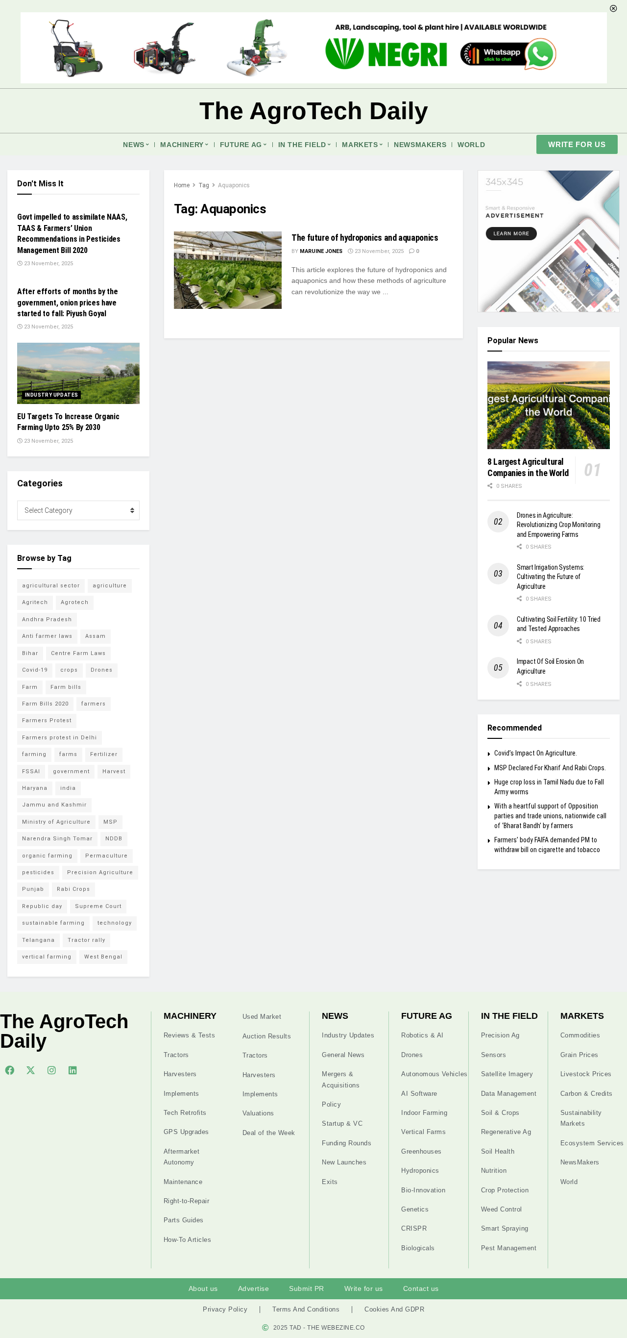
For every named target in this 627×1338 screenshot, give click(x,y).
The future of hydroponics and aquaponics (364, 237)
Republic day (42, 906)
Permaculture (106, 856)
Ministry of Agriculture (56, 822)
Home (182, 185)
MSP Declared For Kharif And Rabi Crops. (550, 768)
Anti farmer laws (47, 636)
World (471, 145)
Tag (203, 185)
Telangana (38, 940)
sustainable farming (53, 923)
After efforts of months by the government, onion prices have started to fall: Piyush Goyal (67, 302)
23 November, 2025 (378, 251)
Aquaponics (234, 185)
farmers (93, 704)
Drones (102, 670)
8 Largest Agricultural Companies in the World (528, 467)
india (68, 788)
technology (114, 923)
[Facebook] (9, 1069)
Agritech (35, 602)
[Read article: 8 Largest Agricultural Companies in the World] (548, 405)
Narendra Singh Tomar (57, 838)
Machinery (181, 145)
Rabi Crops (73, 889)
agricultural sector (51, 585)
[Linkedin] (72, 1069)
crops (69, 670)
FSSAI (31, 771)
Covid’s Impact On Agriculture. (535, 753)
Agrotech (75, 602)
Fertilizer (104, 754)
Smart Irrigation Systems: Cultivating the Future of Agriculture (550, 576)
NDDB (113, 838)
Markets (360, 145)
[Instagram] (51, 1069)
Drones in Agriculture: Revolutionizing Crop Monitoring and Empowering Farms (558, 524)
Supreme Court (98, 906)
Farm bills (65, 687)
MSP (110, 822)
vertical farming (47, 957)
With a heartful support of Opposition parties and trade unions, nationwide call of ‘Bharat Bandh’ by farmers (550, 815)
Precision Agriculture (100, 872)
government (71, 771)
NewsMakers (420, 145)
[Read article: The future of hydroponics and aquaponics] (228, 269)
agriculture (110, 585)
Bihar (30, 653)
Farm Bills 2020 (45, 704)
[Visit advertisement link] (549, 241)
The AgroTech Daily (313, 111)
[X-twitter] (30, 1069)
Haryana (35, 788)
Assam (95, 636)
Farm (30, 687)
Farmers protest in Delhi (59, 737)
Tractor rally (86, 940)
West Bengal (103, 957)
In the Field (302, 145)
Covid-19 (35, 670)
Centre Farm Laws (78, 653)
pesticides (38, 872)
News (133, 145)
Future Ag (241, 145)
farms (68, 754)
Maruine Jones (321, 251)
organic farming (47, 856)
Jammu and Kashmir (54, 805)
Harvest (113, 771)
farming (34, 754)
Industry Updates (51, 395)
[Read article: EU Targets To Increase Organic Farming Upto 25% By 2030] (78, 373)
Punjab (33, 889)
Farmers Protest (47, 720)
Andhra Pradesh (47, 619)
